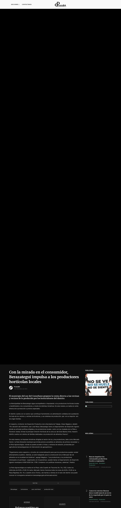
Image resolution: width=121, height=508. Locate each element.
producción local (48, 489)
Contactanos (27, 4)
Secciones (14, 4)
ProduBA (17, 387)
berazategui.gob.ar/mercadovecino (45, 475)
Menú (6, 4)
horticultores (24, 489)
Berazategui (14, 489)
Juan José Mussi (36, 489)
